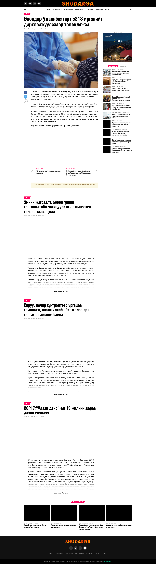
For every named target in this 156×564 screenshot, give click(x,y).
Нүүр (48, 9)
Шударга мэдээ (79, 9)
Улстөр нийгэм (68, 9)
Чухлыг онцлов (57, 9)
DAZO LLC (108, 561)
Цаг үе (107, 9)
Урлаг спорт (99, 9)
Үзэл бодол (90, 9)
